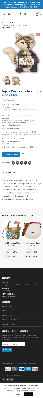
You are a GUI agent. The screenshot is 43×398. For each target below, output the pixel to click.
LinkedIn (21, 163)
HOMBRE (13, 110)
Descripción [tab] (10, 172)
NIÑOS (24, 110)
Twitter (17, 163)
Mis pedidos (7, 315)
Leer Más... (16, 394)
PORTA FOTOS (32, 110)
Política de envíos (9, 324)
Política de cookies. (16, 376)
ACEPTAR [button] (28, 394)
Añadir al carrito (12, 154)
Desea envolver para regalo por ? (19, 147)
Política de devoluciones (11, 320)
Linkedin (12, 379)
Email (29, 163)
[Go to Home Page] (2, 22)
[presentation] (3, 53)
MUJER (19, 110)
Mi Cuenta (6, 311)
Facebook (13, 163)
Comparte (6, 163)
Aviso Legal (5, 376)
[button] (31, 215)
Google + (25, 163)
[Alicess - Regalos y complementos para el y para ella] (23, 14)
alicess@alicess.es (8, 296)
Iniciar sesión (7, 306)
